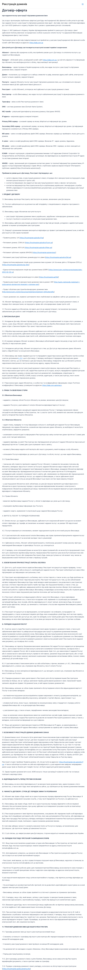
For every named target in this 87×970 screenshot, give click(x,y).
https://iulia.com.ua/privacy (52, 385)
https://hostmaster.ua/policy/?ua (31, 238)
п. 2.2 (20, 358)
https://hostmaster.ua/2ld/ (48, 277)
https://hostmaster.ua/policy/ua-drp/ (16, 265)
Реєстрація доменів (14, 4)
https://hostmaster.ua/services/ (44, 252)
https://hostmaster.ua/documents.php (16, 969)
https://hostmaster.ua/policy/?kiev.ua (38, 248)
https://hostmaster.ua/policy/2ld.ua (58, 257)
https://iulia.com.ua (36, 43)
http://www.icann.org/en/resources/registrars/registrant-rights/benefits (28, 292)
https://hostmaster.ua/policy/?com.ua (38, 243)
